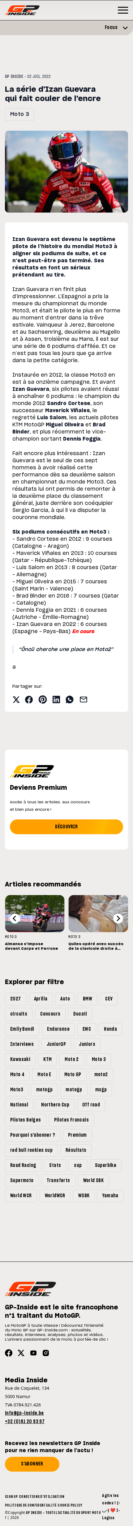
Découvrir (66, 826)
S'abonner (32, 1463)
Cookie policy (70, 1505)
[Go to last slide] (15, 919)
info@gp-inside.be (24, 1413)
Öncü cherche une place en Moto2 (66, 649)
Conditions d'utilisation (41, 1497)
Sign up (11, 1497)
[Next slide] (118, 919)
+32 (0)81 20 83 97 (25, 1421)
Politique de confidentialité (30, 1505)
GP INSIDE (14, 76)
